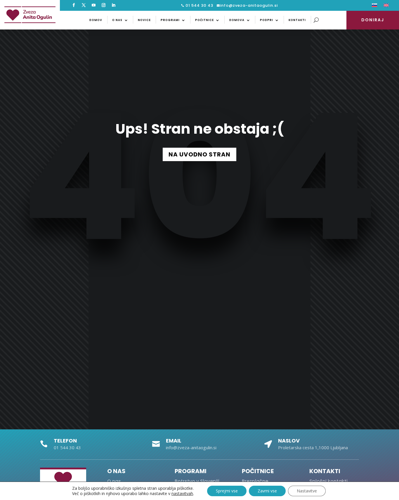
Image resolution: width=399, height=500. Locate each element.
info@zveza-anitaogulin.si (249, 5)
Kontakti (297, 20)
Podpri (266, 20)
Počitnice (204, 20)
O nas (117, 20)
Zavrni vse (267, 491)
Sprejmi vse (227, 491)
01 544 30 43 (198, 5)
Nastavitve (307, 491)
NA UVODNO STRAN (199, 154)
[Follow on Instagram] (103, 5)
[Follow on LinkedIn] (113, 5)
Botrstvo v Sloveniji (197, 481)
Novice (144, 20)
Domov (95, 20)
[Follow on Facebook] (74, 5)
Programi (170, 20)
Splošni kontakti (328, 481)
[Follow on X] (84, 5)
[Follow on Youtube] (94, 5)
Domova (236, 20)
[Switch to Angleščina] (386, 6)
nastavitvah (182, 493)
